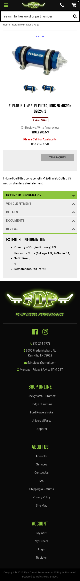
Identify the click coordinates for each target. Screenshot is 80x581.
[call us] (62, 5)
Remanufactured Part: (29, 269)
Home (6, 24)
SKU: (34, 132)
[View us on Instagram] (45, 332)
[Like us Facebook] (35, 332)
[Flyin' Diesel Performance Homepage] (33, 5)
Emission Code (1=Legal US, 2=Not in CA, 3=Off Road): (42, 256)
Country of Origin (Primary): (33, 247)
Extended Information (23, 195)
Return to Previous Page (25, 24)
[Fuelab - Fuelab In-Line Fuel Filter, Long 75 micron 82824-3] (40, 37)
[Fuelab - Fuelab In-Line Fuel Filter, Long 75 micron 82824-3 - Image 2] (48, 89)
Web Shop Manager (46, 576)
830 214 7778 (41, 343)
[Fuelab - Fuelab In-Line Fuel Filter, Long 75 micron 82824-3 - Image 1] (30, 89)
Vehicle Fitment (18, 203)
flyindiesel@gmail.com (41, 362)
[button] (40, 16)
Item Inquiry (57, 157)
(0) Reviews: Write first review (40, 127)
